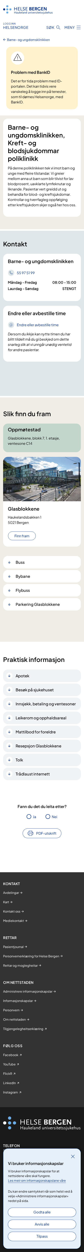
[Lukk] (73, 1156)
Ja (34, 816)
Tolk (19, 759)
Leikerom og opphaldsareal (41, 717)
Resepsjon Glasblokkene (38, 745)
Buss (20, 562)
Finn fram (21, 536)
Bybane (23, 576)
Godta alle (42, 1212)
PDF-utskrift (46, 833)
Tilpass (42, 1236)
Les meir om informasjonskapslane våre (37, 1180)
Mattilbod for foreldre (36, 731)
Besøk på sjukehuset (35, 689)
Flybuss (23, 590)
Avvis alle (42, 1224)
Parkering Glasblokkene (38, 604)
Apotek (22, 675)
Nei (54, 816)
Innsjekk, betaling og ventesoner (46, 703)
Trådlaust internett (33, 773)
